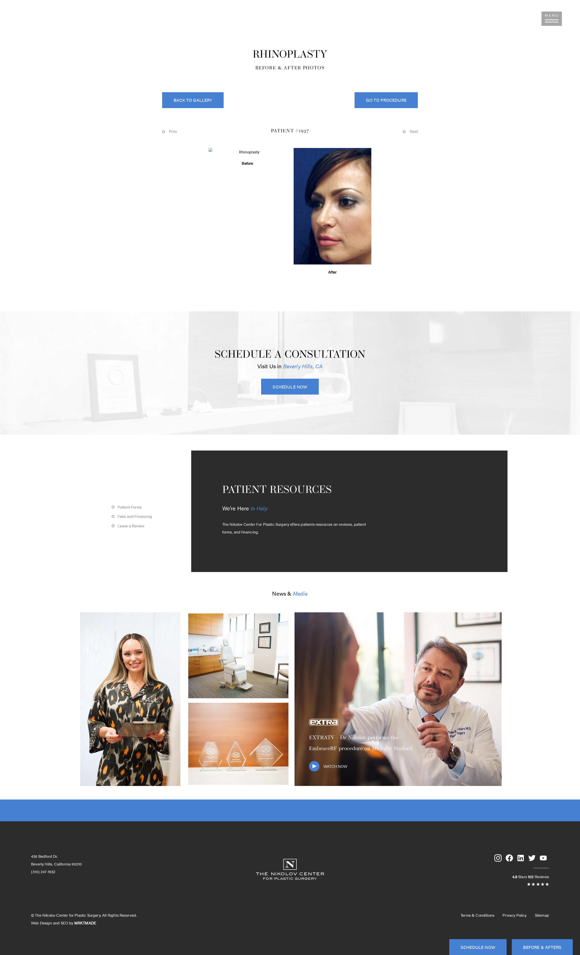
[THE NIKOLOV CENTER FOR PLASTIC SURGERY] (290, 23)
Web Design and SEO (49, 923)
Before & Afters (542, 947)
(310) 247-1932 (24, 18)
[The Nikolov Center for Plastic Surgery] (290, 884)
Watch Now (336, 766)
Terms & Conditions (477, 915)
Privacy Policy (515, 915)
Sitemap (542, 915)
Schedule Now (290, 386)
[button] (551, 19)
